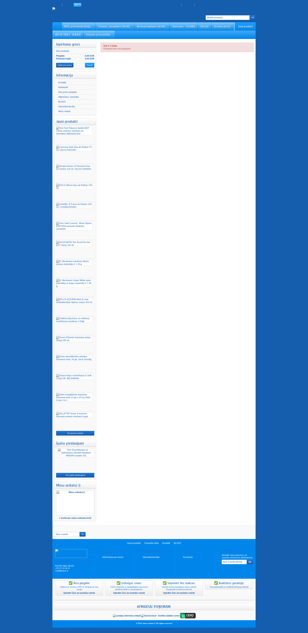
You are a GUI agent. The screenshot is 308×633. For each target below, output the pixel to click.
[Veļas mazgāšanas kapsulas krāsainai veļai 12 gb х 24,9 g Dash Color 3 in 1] (74, 397)
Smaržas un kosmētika (98, 34)
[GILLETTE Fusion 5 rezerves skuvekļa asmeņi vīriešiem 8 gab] (74, 415)
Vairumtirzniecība (66, 106)
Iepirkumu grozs (68, 44)
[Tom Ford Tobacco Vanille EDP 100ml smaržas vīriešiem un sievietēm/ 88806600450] (74, 130)
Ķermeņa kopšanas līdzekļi (151, 26)
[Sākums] (57, 26)
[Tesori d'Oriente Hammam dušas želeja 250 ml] (74, 339)
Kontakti (62, 82)
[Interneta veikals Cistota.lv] (66, 8)
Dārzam (205, 26)
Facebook (188, 557)
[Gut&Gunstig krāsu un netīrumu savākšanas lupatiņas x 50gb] (74, 320)
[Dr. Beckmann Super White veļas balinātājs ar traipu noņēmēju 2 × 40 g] (74, 283)
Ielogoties (188, 5)
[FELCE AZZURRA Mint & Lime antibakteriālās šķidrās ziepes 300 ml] (74, 301)
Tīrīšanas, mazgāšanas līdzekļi (114, 26)
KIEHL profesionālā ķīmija (77, 26)
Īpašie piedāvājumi (70, 443)
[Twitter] (230, 573)
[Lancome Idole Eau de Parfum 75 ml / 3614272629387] (74, 149)
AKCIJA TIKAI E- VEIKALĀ (68, 34)
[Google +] (235, 573)
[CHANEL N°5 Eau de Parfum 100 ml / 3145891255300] (74, 206)
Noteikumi (63, 87)
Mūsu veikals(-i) (68, 485)
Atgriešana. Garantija (68, 97)
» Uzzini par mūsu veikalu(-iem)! (75, 518)
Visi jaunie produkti (75, 433)
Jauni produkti (245, 26)
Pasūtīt (90, 65)
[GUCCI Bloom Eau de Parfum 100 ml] (74, 187)
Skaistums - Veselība (183, 26)
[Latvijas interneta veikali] (127, 615)
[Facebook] (224, 573)
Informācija (64, 75)
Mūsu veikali (64, 111)
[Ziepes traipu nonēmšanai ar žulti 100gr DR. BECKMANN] (74, 377)
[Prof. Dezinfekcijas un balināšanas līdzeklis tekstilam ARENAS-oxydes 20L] (76, 452)
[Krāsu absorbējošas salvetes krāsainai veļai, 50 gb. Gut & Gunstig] (74, 358)
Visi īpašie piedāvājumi (75, 475)
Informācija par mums (112, 557)
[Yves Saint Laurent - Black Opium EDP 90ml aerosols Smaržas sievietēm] (74, 226)
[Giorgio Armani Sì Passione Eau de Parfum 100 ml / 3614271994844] (74, 168)
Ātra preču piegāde (67, 92)
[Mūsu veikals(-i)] (75, 503)
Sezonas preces (222, 26)
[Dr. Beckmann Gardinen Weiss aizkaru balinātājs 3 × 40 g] (74, 263)
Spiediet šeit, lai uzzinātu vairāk (79, 593)
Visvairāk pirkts (151, 543)
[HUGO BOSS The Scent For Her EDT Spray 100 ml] (74, 244)
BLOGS (62, 102)
